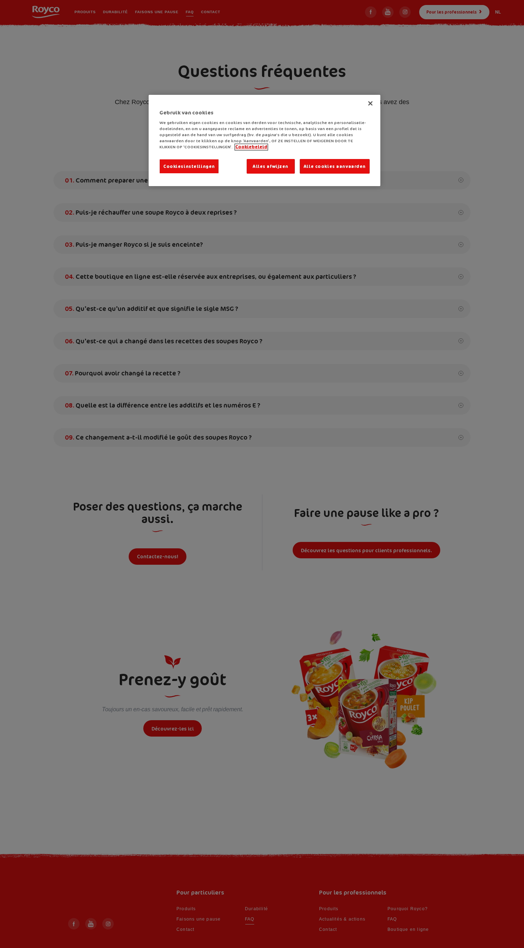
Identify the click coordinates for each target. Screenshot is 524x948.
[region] (264, 140)
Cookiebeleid (251, 147)
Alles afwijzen (270, 166)
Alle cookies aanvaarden (335, 166)
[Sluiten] (370, 103)
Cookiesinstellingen (189, 166)
